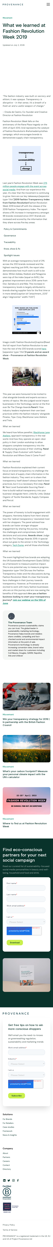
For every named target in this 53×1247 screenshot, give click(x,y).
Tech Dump (18, 545)
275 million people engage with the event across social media (25, 186)
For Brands (7, 1119)
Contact (6, 1165)
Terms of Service (10, 1230)
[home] (13, 4)
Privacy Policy (9, 1225)
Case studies (8, 1127)
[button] (47, 4)
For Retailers (8, 1123)
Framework (7, 1131)
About (5, 1153)
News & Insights (10, 1135)
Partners (6, 1157)
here (44, 348)
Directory (7, 1169)
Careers (6, 1161)
